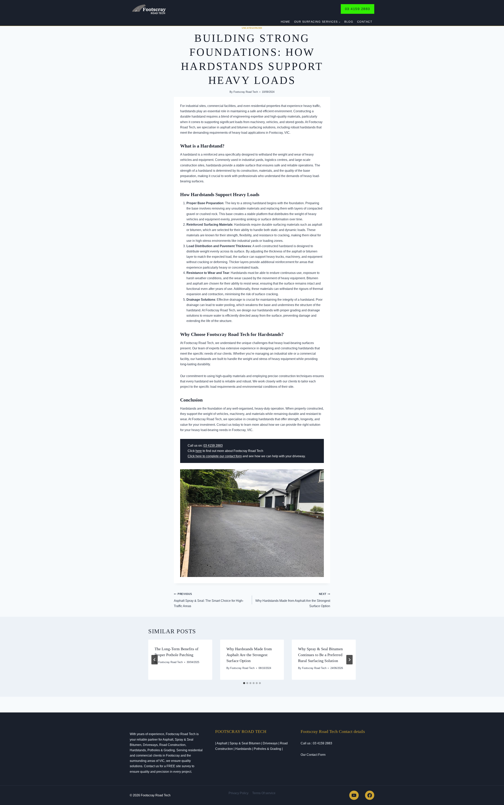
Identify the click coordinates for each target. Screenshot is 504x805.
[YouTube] (354, 795)
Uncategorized (252, 28)
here (198, 451)
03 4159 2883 (357, 9)
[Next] (349, 659)
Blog (348, 21)
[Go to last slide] (154, 659)
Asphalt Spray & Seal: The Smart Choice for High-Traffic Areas (209, 600)
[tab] (244, 683)
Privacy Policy (238, 793)
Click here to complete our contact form (215, 456)
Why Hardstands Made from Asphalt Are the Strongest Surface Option (292, 600)
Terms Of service (263, 793)
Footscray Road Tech (245, 91)
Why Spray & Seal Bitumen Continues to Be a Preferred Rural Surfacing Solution (320, 655)
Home (285, 21)
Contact (364, 21)
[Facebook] (369, 795)
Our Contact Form (313, 754)
